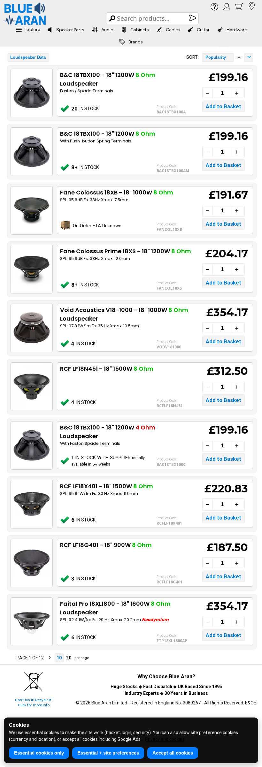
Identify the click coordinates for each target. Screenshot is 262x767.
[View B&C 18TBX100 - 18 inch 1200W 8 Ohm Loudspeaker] (31, 93)
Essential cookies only (39, 753)
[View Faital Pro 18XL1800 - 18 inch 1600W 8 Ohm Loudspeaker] (31, 621)
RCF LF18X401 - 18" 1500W (106, 486)
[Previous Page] (10, 657)
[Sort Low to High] (239, 57)
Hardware (237, 30)
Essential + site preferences (108, 753)
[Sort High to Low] (248, 57)
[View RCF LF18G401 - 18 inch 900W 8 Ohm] (31, 563)
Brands (135, 42)
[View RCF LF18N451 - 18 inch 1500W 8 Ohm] (31, 386)
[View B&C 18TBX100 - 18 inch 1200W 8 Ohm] (31, 151)
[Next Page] (49, 657)
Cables (173, 30)
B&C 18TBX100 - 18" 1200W (107, 134)
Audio (107, 30)
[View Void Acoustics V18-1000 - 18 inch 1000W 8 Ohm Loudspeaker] (31, 328)
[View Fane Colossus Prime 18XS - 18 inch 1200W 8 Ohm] (31, 269)
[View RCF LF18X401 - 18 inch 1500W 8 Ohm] (31, 504)
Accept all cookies (172, 753)
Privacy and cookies (165, 739)
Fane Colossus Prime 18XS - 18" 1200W (125, 251)
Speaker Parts (70, 30)
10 (59, 657)
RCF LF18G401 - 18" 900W (106, 545)
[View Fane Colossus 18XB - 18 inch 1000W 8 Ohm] (31, 210)
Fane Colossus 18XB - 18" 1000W (116, 192)
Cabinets (139, 30)
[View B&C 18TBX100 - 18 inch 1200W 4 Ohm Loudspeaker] (31, 445)
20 (68, 657)
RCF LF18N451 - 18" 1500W (106, 369)
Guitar (203, 30)
